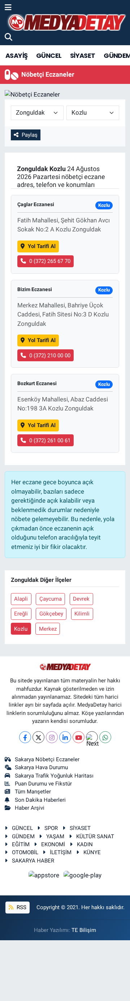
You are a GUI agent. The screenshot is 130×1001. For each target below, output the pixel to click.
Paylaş (30, 135)
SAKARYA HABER (33, 860)
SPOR (51, 828)
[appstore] (44, 876)
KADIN (85, 844)
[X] (38, 737)
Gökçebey (51, 613)
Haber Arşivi (29, 808)
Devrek (81, 599)
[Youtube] (78, 737)
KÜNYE (92, 852)
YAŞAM (55, 836)
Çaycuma (50, 599)
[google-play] (82, 876)
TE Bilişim (84, 930)
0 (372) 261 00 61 (49, 440)
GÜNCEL (48, 55)
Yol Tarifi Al (42, 246)
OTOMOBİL (25, 852)
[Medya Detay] (66, 22)
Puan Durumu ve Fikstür (43, 783)
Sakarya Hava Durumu (41, 767)
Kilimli (82, 613)
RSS (20, 907)
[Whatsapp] (105, 737)
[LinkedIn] (65, 737)
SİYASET (82, 55)
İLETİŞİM (61, 852)
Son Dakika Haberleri (40, 800)
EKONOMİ (53, 844)
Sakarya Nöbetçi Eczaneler (47, 759)
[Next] (92, 737)
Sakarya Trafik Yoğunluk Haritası (54, 775)
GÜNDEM (23, 836)
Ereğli (21, 613)
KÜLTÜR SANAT (95, 836)
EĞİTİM (21, 844)
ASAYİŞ (16, 55)
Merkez (48, 629)
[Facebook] (25, 737)
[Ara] (8, 37)
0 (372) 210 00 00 (49, 355)
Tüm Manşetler (33, 791)
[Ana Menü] (8, 7)
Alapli (21, 599)
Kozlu (20, 629)
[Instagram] (52, 737)
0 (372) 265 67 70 (49, 261)
